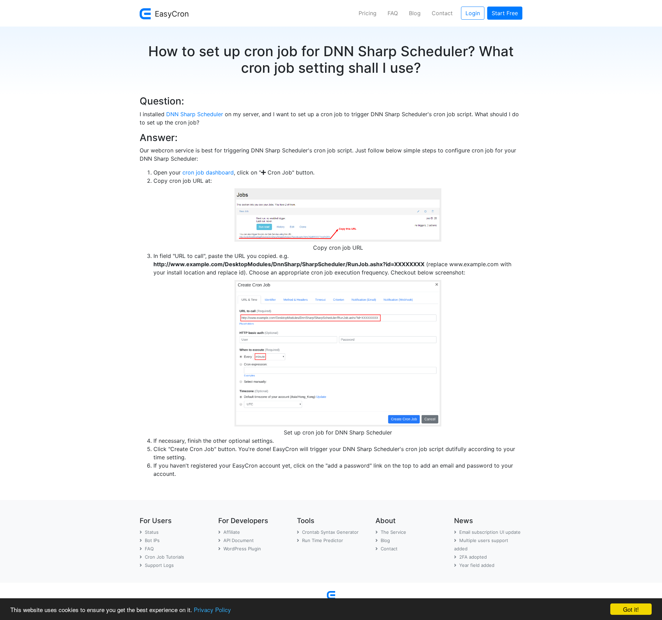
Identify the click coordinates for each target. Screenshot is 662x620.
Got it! (631, 609)
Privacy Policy (212, 609)
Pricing (368, 13)
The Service (393, 532)
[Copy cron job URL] (337, 213)
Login (472, 13)
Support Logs (159, 565)
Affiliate (231, 532)
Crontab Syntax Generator (330, 532)
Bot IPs (152, 540)
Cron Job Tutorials (164, 557)
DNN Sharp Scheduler (194, 114)
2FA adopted (473, 557)
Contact (442, 13)
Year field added (476, 565)
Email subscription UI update (490, 532)
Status (152, 532)
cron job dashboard (208, 172)
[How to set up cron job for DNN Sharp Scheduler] (337, 351)
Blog (415, 13)
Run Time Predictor (322, 540)
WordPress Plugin (242, 548)
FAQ (393, 13)
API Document (238, 540)
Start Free (505, 13)
